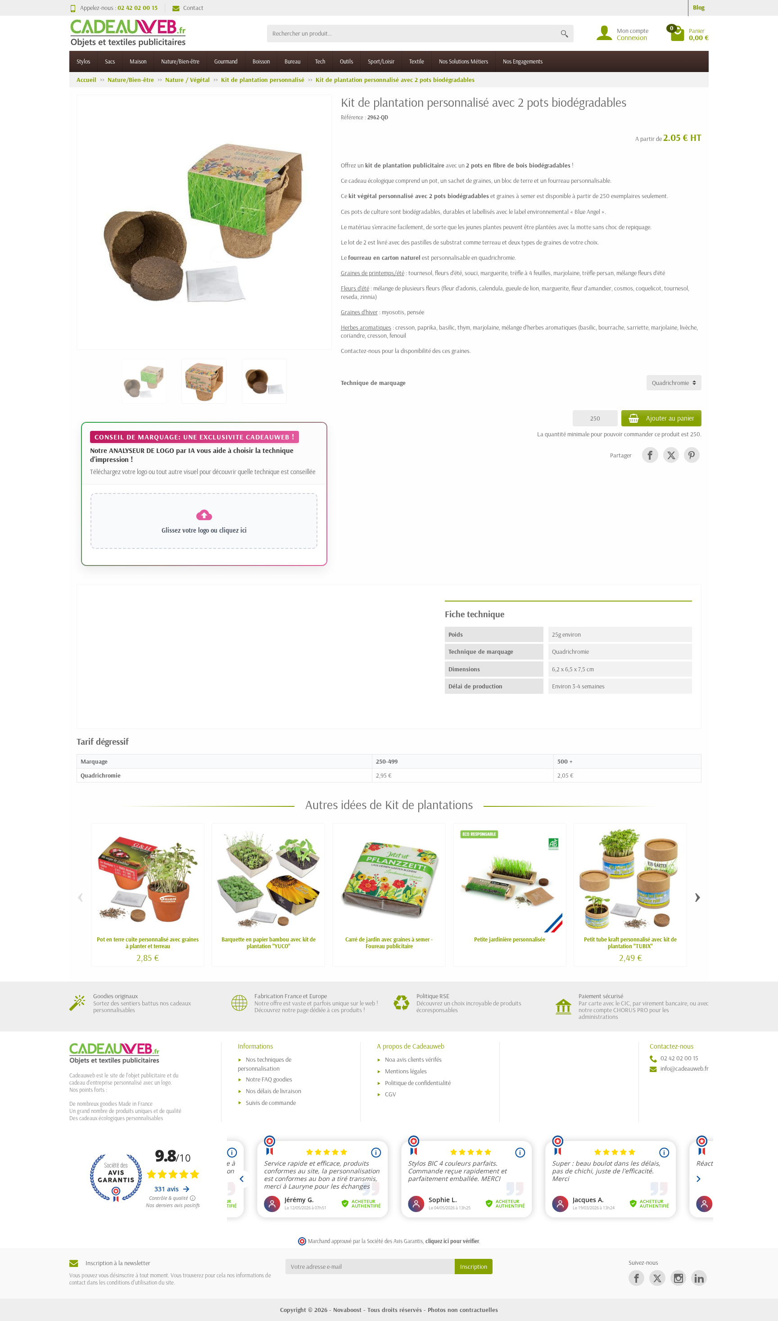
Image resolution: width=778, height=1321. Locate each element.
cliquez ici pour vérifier (452, 1240)
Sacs (110, 61)
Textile (416, 61)
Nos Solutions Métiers (463, 61)
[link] (650, 455)
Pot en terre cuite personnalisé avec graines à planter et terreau (148, 943)
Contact (193, 8)
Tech (320, 61)
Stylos (83, 61)
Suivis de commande (271, 1103)
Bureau (292, 61)
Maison (138, 61)
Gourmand (226, 61)
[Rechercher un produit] (565, 33)
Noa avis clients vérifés (413, 1059)
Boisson (261, 61)
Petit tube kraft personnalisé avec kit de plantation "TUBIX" (630, 943)
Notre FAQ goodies (269, 1079)
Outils (346, 61)
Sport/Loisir (381, 61)
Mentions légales (406, 1071)
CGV (390, 1094)
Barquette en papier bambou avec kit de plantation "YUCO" (269, 943)
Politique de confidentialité (418, 1083)
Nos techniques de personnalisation (264, 1063)
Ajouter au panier (670, 418)
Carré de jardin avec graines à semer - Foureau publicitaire (389, 943)
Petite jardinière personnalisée (509, 939)
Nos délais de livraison (273, 1091)
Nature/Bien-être (180, 61)
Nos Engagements (523, 61)
